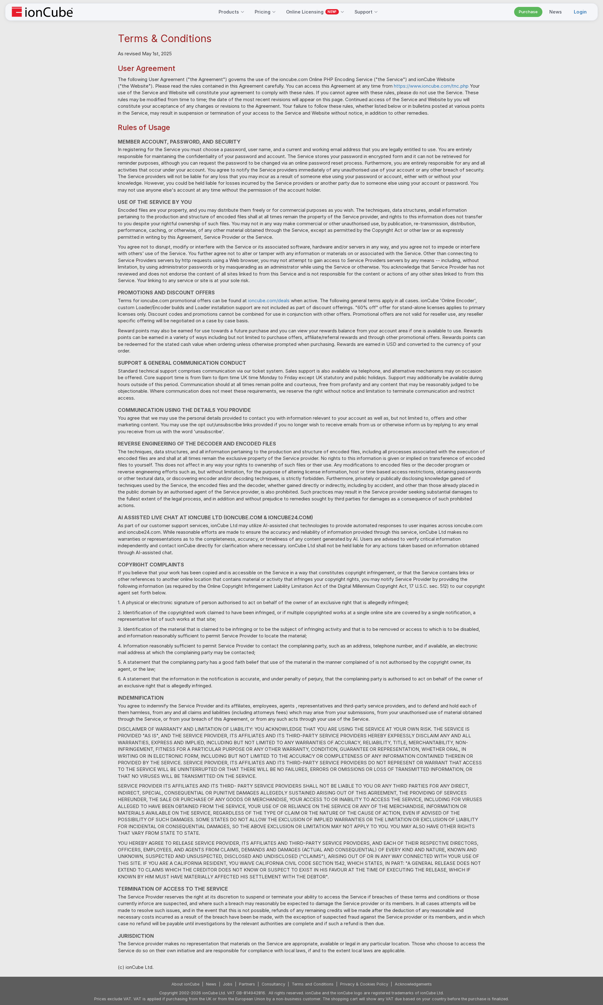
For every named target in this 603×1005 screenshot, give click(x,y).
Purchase (528, 11)
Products (229, 11)
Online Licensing (311, 11)
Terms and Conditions (313, 984)
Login (580, 11)
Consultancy (273, 984)
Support (363, 11)
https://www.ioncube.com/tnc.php (431, 86)
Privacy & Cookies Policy (364, 984)
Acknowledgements (413, 984)
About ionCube (185, 984)
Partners (247, 984)
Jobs (227, 984)
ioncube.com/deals (269, 300)
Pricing (262, 11)
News (555, 11)
